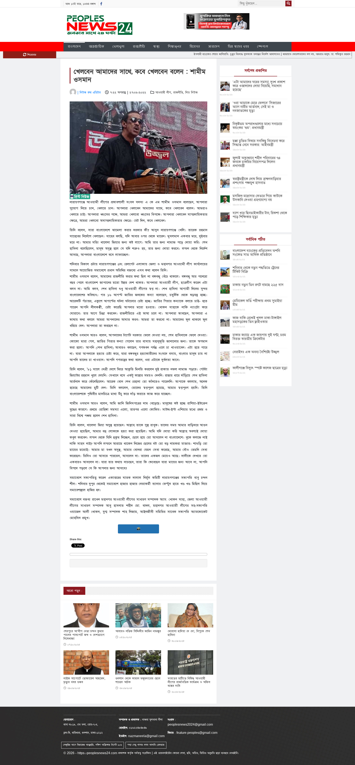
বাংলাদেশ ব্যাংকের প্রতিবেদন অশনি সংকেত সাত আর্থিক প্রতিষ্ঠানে (256, 252)
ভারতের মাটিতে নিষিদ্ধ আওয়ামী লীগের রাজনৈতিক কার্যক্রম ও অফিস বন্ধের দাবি (189, 682)
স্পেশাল (262, 46)
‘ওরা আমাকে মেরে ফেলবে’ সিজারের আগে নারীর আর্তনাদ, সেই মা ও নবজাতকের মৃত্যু (257, 107)
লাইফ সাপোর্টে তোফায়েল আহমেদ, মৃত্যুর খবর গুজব (84, 680)
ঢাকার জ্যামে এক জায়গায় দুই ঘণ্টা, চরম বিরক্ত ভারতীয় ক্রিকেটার (259, 337)
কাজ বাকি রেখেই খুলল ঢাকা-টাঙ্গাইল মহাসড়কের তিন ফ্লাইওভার (257, 320)
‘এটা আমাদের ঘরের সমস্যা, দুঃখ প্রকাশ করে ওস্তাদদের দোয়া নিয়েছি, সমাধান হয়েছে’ (259, 86)
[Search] (288, 3)
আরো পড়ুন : (74, 591)
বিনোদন (195, 46)
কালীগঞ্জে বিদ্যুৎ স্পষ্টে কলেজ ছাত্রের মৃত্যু (260, 368)
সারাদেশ (214, 46)
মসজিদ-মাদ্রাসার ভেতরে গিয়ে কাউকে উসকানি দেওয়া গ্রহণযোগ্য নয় (257, 198)
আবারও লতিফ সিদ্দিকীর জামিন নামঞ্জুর (138, 631)
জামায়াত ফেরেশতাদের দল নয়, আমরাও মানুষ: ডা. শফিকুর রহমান (295, 54)
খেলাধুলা (119, 46)
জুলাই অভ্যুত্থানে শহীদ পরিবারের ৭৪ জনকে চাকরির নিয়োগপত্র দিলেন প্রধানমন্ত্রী (257, 162)
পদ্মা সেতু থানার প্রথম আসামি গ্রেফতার (145, 745)
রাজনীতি (139, 46)
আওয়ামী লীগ (163, 92)
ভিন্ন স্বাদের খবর (238, 46)
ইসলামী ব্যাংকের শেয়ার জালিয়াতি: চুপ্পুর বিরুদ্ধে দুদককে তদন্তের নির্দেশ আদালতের (215, 54)
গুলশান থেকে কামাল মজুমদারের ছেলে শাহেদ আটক (137, 680)
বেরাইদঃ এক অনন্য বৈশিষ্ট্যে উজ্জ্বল (256, 352)
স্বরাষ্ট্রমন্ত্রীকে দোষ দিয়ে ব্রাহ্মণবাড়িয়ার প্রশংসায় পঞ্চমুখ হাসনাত (257, 181)
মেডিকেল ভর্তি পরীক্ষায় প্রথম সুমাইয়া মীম (257, 303)
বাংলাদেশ (74, 46)
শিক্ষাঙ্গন (174, 46)
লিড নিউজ (191, 92)
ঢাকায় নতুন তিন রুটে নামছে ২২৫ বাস (258, 285)
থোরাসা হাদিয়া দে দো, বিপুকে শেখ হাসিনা (189, 633)
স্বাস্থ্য (156, 46)
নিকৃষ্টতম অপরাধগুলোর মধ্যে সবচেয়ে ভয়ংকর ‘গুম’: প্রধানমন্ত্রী (257, 126)
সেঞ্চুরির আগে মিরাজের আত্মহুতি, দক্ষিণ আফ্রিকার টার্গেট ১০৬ (92, 745)
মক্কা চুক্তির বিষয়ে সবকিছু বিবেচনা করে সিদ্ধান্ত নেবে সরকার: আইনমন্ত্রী (259, 143)
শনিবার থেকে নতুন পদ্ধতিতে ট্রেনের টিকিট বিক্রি (256, 269)
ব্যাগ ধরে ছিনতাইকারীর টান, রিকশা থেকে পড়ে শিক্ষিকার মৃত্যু (260, 215)
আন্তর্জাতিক (96, 46)
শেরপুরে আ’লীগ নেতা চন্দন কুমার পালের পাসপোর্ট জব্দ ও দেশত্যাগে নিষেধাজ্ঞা (83, 635)
